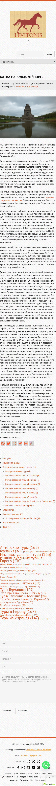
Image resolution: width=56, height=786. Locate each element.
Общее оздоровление (10, 574)
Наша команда (10, 462)
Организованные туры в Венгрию (20, 479)
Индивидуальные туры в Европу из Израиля (17, 564)
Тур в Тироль (8, 602)
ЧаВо (5, 527)
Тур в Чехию (25, 602)
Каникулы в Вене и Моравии (13, 567)
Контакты (24, 780)
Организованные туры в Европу (17, 467)
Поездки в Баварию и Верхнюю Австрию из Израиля (22, 580)
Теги (31, 780)
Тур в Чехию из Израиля (13, 605)
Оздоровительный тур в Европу (37, 574)
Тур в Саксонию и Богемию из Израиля (24, 599)
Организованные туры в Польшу (20, 488)
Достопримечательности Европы (20, 518)
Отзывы (6, 509)
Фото (50, 773)
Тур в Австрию (32, 587)
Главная (5, 83)
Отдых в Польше (8, 577)
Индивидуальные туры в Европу (21, 559)
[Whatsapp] (46, 765)
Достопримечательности (27, 777)
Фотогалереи (9, 522)
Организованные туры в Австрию (21, 475)
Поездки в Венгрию (9, 584)
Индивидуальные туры (25, 554)
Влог (5, 458)
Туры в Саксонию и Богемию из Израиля (18, 615)
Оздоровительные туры (16, 471)
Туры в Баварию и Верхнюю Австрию (16, 608)
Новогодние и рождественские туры (17, 570)
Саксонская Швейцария (11, 587)
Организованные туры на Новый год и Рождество (28, 501)
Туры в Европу (18, 611)
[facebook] (28, 41)
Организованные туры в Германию (21, 484)
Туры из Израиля (19, 618)
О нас (42, 777)
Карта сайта (40, 780)
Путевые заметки (20, 83)
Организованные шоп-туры (18, 505)
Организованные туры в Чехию (19, 497)
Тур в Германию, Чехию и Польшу (23, 592)
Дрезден (27, 551)
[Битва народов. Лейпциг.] (28, 117)
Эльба (44, 619)
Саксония (30, 583)
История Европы (43, 564)
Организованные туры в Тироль (20, 492)
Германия (10, 550)
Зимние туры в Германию (45, 552)
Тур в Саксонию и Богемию (23, 595)
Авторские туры (19, 547)
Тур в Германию (17, 589)
